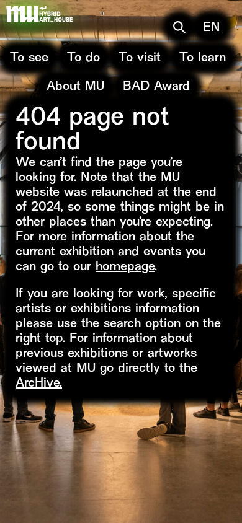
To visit (140, 58)
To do (83, 58)
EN (211, 28)
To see (29, 58)
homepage (125, 267)
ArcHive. (39, 384)
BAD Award (156, 87)
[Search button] (179, 27)
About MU (75, 87)
